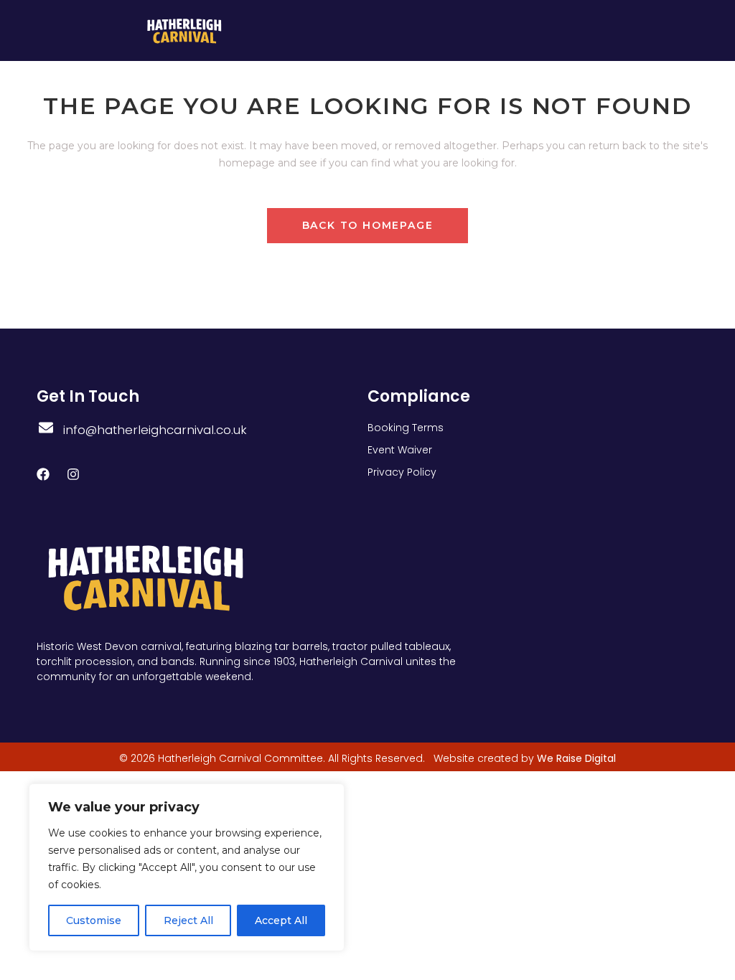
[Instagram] (73, 474)
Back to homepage (368, 225)
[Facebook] (43, 474)
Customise (93, 920)
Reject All (188, 920)
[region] (187, 867)
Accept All (281, 920)
